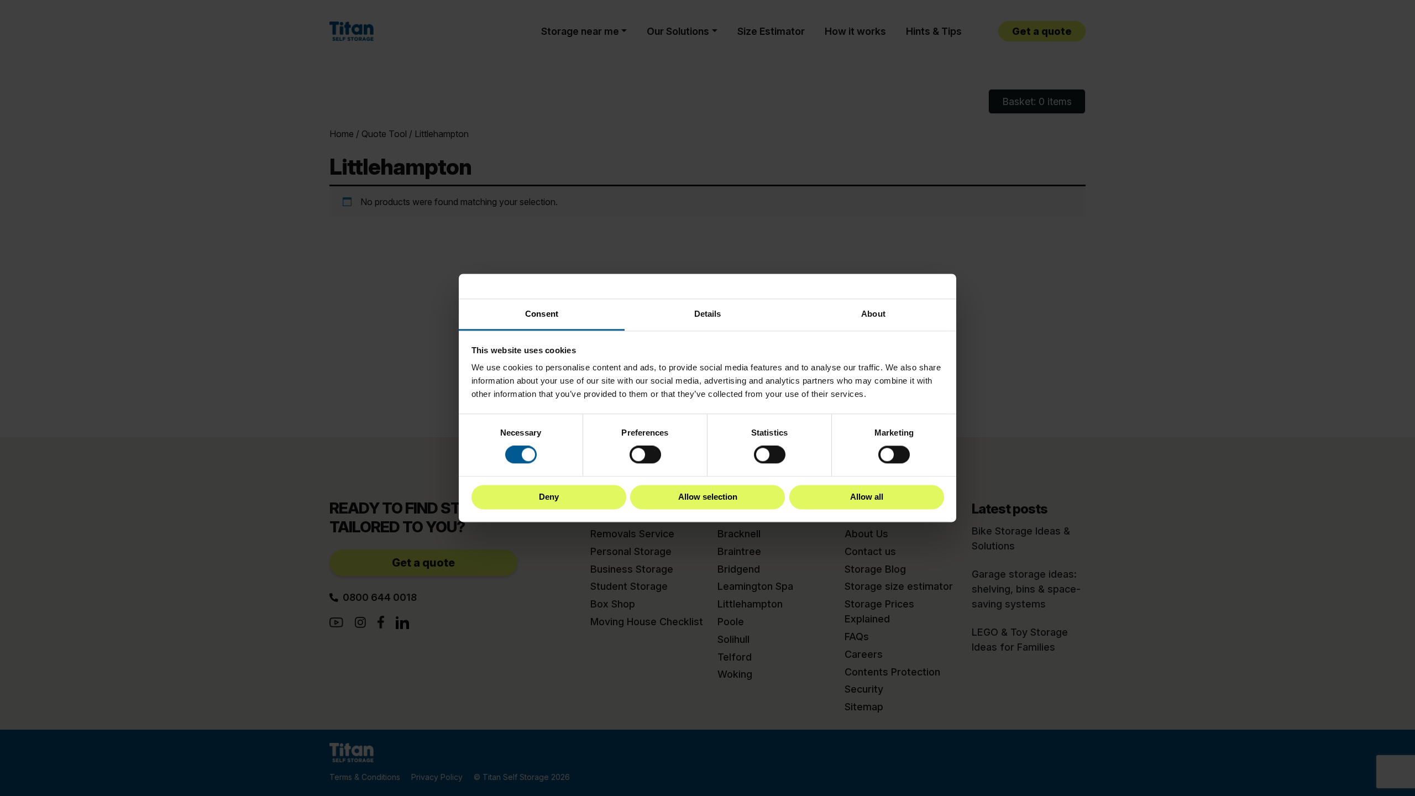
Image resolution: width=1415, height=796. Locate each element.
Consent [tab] (541, 313)
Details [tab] (707, 313)
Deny (549, 496)
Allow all (866, 496)
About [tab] (873, 313)
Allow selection (707, 496)
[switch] (645, 455)
